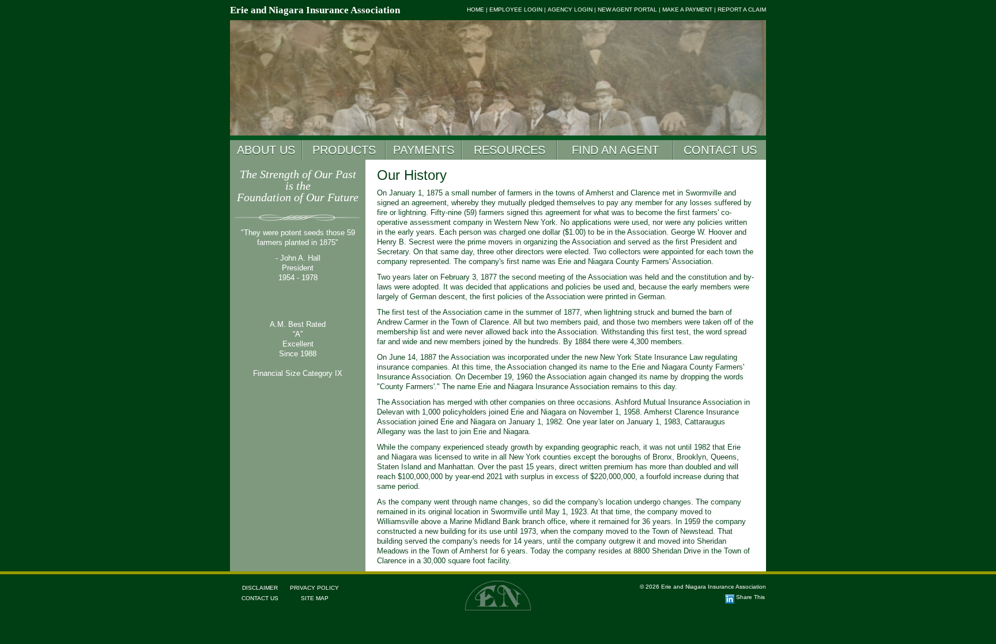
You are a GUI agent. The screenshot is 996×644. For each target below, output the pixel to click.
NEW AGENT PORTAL (627, 9)
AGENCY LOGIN (570, 9)
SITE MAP (315, 598)
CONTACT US (720, 150)
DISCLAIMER (260, 588)
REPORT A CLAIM (742, 9)
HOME (475, 9)
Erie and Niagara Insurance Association (315, 10)
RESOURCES (509, 150)
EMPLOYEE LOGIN (515, 9)
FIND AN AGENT (615, 150)
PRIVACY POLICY (314, 588)
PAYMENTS (423, 150)
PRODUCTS (344, 150)
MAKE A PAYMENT (687, 9)
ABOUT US (266, 150)
